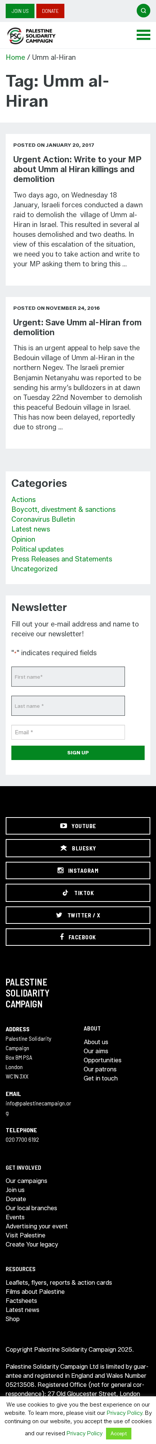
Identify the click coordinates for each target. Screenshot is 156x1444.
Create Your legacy (32, 1244)
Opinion (23, 539)
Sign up (78, 752)
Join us (20, 11)
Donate (50, 11)
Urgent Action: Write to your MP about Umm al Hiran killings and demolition (77, 169)
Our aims (96, 1051)
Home (15, 57)
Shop (13, 1319)
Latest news (30, 529)
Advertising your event (37, 1226)
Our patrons (100, 1069)
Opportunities (103, 1060)
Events (15, 1217)
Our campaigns (26, 1180)
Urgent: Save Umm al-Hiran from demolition (77, 327)
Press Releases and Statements (61, 559)
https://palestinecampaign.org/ (40, 35)
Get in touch (101, 1078)
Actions (23, 500)
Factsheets (21, 1300)
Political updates (37, 549)
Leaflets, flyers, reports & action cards (59, 1282)
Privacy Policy (124, 1413)
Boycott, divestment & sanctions (63, 509)
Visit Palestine (25, 1235)
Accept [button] (119, 1433)
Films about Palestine (35, 1291)
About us (96, 1042)
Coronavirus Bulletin (43, 519)
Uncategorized (34, 569)
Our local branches (31, 1208)
